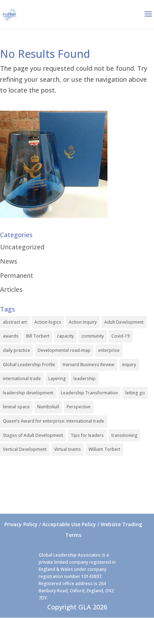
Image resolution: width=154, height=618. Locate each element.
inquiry (129, 365)
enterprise (109, 350)
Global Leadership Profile (29, 365)
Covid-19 (120, 336)
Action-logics (47, 322)
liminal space (16, 407)
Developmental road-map (64, 350)
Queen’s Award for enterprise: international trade (53, 421)
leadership (84, 378)
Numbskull (48, 407)
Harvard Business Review (89, 365)
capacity (65, 336)
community (92, 336)
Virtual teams (67, 449)
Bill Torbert (37, 336)
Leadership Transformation (89, 393)
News (8, 261)
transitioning (124, 435)
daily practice (16, 350)
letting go (135, 393)
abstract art (15, 322)
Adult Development (124, 322)
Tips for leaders (87, 435)
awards (11, 336)
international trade (22, 378)
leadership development (28, 393)
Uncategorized (22, 247)
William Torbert (104, 449)
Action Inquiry (83, 322)
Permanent (16, 275)
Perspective (79, 407)
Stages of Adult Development (33, 435)
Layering (57, 378)
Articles (11, 289)
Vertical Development (25, 449)
